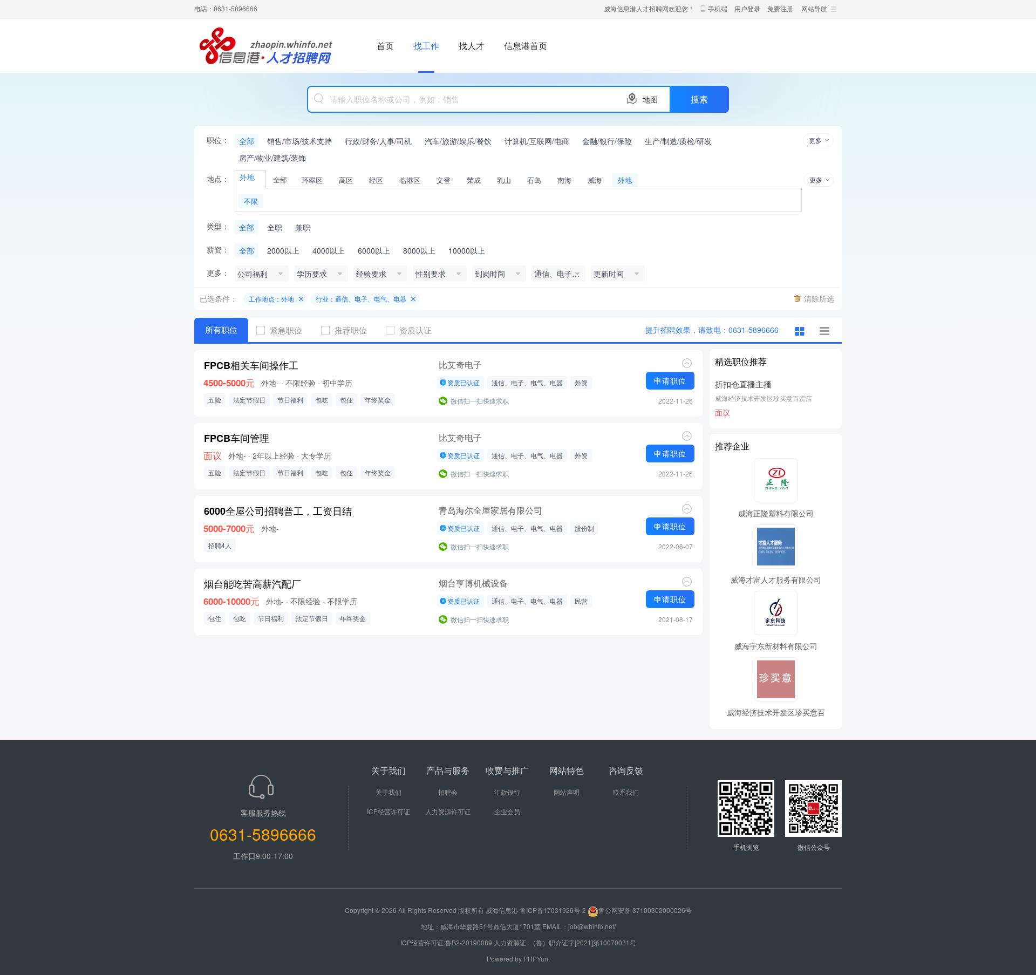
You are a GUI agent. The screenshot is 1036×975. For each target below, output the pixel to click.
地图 (650, 99)
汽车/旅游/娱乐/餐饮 (458, 140)
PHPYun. (536, 958)
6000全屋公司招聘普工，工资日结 (278, 511)
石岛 (534, 180)
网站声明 (567, 791)
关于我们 (388, 791)
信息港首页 (525, 45)
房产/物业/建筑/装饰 (272, 157)
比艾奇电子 (460, 364)
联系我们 (626, 791)
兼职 (302, 227)
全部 (246, 140)
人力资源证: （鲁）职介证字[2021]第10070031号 (565, 942)
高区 (346, 180)
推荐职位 (351, 330)
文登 (444, 180)
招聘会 (448, 791)
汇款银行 (507, 791)
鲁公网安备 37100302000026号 (645, 910)
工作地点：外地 (271, 298)
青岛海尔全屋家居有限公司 (490, 510)
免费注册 (780, 8)
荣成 (474, 180)
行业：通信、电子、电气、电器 (361, 298)
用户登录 (747, 8)
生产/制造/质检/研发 (678, 140)
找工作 (426, 45)
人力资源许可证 (448, 811)
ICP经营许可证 (388, 811)
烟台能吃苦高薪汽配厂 (252, 584)
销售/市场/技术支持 (299, 140)
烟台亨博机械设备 (473, 583)
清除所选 (819, 298)
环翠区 (312, 180)
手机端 (717, 8)
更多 (815, 140)
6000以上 (374, 250)
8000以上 (419, 250)
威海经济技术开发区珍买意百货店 (763, 398)
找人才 (472, 45)
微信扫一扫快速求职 (480, 400)
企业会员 (507, 811)
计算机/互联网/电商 (537, 140)
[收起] (687, 363)
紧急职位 (286, 330)
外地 (625, 180)
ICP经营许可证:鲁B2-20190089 (447, 942)
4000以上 (328, 250)
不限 (251, 201)
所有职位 (221, 330)
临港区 (409, 180)
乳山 (504, 180)
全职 (274, 227)
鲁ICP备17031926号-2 (553, 910)
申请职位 (670, 380)
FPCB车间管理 (236, 438)
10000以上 (466, 250)
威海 (595, 180)
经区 (376, 180)
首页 (385, 45)
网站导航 (814, 8)
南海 (564, 180)
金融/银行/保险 (607, 140)
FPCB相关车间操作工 (251, 365)
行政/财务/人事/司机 (378, 140)
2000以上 (283, 250)
